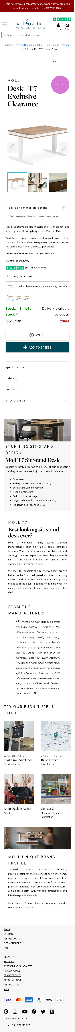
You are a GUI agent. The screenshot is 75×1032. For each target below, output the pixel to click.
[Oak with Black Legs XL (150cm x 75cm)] (26, 297)
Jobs (6, 989)
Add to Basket (40, 347)
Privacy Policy (12, 975)
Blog (7, 929)
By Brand (9, 933)
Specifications (16, 367)
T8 (55, 61)
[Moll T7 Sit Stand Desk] (30, 24)
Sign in (59, 29)
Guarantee (13, 389)
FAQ (6, 948)
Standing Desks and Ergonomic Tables (24, 45)
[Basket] (8, 999)
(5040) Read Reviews (35, 267)
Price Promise (15, 400)
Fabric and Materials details (27, 207)
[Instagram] (15, 1012)
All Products (12, 938)
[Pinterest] (6, 1012)
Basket (67, 29)
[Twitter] (43, 1012)
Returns (9, 961)
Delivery (11, 378)
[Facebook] (33, 1012)
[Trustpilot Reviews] (62, 20)
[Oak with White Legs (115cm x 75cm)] (10, 297)
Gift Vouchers (12, 943)
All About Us (11, 984)
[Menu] (4, 25)
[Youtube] (24, 1012)
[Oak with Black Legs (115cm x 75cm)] (18, 297)
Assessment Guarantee (18, 966)
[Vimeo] (52, 1012)
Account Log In (13, 980)
